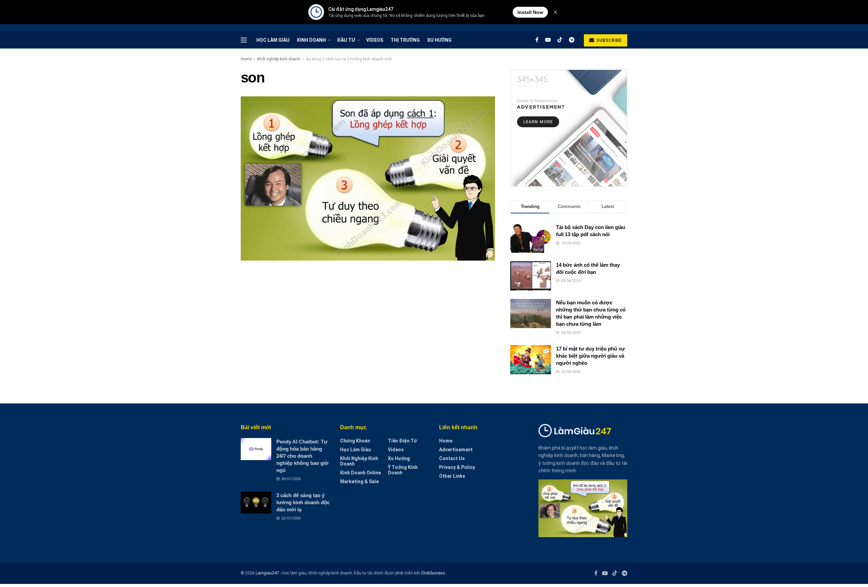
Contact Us (452, 458)
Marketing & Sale (359, 481)
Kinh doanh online (360, 472)
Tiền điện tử (402, 440)
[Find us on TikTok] (559, 40)
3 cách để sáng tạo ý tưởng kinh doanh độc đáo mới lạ (303, 502)
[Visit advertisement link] (568, 128)
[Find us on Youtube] (548, 40)
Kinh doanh (311, 40)
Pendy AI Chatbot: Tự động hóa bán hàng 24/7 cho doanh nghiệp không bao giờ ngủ (302, 456)
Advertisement (456, 449)
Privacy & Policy (457, 467)
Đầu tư (346, 40)
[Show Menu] (244, 40)
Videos (374, 40)
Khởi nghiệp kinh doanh (278, 59)
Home (246, 59)
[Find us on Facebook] (536, 40)
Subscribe (608, 40)
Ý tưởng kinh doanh (403, 470)
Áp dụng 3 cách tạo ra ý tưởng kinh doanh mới (349, 59)
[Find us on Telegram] (571, 40)
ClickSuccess (433, 573)
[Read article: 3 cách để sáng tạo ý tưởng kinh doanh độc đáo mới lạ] (256, 502)
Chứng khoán (355, 440)
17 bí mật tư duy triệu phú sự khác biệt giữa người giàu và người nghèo (590, 356)
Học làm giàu (273, 40)
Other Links (452, 476)
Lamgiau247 (267, 573)
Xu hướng (439, 40)
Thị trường (405, 40)
